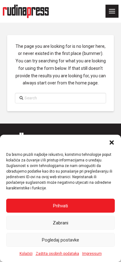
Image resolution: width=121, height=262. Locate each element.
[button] (112, 142)
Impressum (92, 253)
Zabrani (60, 223)
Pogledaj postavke (60, 240)
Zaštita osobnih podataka (57, 253)
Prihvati (60, 206)
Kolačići (26, 253)
